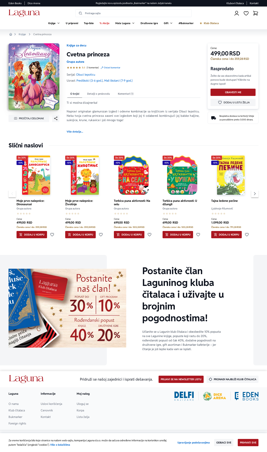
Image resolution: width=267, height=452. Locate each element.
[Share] (55, 118)
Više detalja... (75, 131)
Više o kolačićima (60, 444)
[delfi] (184, 396)
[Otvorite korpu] (255, 13)
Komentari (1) (126, 93)
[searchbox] (133, 13)
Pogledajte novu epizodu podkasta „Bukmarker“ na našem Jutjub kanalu (133, 3)
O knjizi (74, 93)
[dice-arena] (214, 396)
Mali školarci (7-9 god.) (118, 80)
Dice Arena (34, 3)
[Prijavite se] (237, 13)
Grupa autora (75, 62)
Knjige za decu (76, 45)
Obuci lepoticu (85, 75)
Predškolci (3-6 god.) (89, 80)
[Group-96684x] (246, 396)
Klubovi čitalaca (235, 3)
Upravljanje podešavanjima (193, 442)
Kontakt (254, 3)
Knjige (22, 34)
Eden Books (15, 3)
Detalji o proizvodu (98, 93)
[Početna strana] (25, 13)
